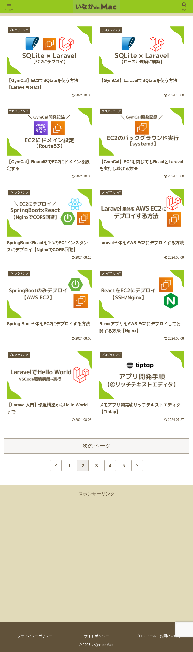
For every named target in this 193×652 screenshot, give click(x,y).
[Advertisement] (96, 556)
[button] (178, 633)
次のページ (96, 446)
